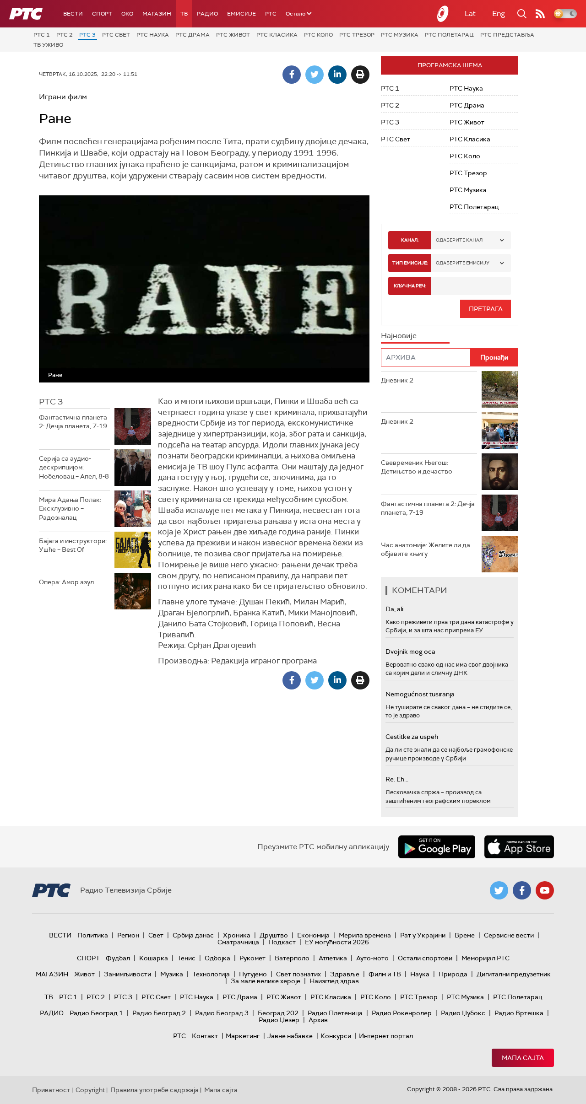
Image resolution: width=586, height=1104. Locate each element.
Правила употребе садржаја (154, 1090)
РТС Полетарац (449, 34)
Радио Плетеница (335, 1013)
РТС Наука (152, 34)
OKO (127, 13)
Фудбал (118, 958)
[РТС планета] (443, 13)
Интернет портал (386, 1036)
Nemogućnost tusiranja (420, 694)
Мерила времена (365, 935)
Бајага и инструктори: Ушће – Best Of (73, 545)
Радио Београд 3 (222, 1013)
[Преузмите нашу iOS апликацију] (519, 846)
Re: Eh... (396, 779)
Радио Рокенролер (402, 1013)
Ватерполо (292, 958)
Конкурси (335, 1036)
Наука (419, 974)
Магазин (156, 13)
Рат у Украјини (422, 935)
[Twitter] (314, 74)
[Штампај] (360, 74)
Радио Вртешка (518, 1013)
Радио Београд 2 (159, 1013)
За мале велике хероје (265, 981)
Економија (313, 935)
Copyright (90, 1090)
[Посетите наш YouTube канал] (545, 890)
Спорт (102, 13)
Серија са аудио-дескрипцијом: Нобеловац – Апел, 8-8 (74, 467)
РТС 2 (64, 34)
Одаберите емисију (462, 263)
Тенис (186, 958)
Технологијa (211, 974)
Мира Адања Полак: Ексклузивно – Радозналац (70, 508)
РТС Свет (116, 34)
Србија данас (193, 935)
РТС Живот (233, 34)
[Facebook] (291, 74)
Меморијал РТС (485, 958)
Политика (92, 935)
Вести (73, 13)
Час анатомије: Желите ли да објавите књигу (425, 549)
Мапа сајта (523, 1058)
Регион (128, 935)
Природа (453, 974)
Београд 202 (278, 1013)
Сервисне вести (509, 935)
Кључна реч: (410, 286)
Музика (171, 974)
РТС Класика (277, 34)
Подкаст (282, 942)
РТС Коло (318, 34)
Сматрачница (238, 942)
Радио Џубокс (463, 1013)
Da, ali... (396, 609)
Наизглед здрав (334, 981)
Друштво (274, 935)
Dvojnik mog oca (410, 651)
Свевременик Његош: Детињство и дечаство (416, 467)
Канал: (409, 240)
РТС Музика (399, 34)
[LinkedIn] (337, 74)
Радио (207, 13)
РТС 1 (41, 34)
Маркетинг (243, 1036)
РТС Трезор (356, 34)
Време (465, 935)
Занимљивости (127, 974)
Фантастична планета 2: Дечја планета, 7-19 (73, 422)
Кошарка (153, 958)
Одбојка (217, 958)
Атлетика (333, 958)
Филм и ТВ (385, 974)
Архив (318, 1020)
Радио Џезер (279, 1020)
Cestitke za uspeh (411, 736)
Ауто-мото (372, 958)
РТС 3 (87, 34)
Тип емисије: (410, 263)
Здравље (344, 974)
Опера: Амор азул (66, 582)
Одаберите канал (459, 240)
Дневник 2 (397, 380)
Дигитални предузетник (514, 974)
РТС (271, 13)
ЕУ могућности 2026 (337, 942)
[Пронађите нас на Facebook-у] (522, 890)
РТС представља (507, 34)
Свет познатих (298, 974)
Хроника (236, 935)
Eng (498, 13)
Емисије (241, 13)
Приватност (51, 1090)
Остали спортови (425, 958)
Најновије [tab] (399, 335)
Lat (470, 13)
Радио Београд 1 (96, 1013)
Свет (155, 935)
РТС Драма (192, 34)
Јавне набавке (290, 1036)
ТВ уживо (48, 44)
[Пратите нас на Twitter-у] (499, 890)
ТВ (184, 13)
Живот (84, 974)
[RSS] (540, 13)
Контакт (205, 1036)
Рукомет (252, 958)
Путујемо (253, 974)
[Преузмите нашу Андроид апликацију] (436, 846)
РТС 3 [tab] (51, 401)
